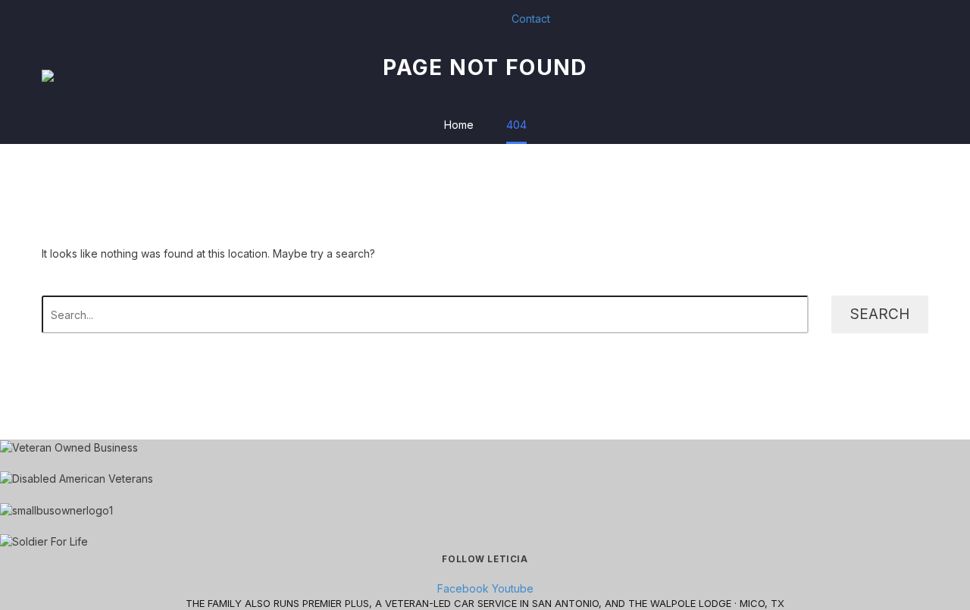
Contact (531, 18)
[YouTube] (440, 19)
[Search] (928, 76)
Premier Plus (335, 603)
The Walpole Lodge (679, 603)
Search (879, 314)
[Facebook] (417, 19)
